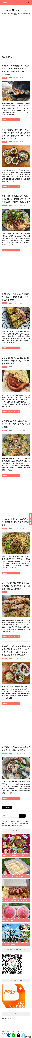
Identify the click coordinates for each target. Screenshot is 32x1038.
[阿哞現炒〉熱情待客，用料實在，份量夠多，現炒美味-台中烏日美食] (16, 767)
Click (30, 519)
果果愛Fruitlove (16, 10)
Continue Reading (13, 119)
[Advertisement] (16, 37)
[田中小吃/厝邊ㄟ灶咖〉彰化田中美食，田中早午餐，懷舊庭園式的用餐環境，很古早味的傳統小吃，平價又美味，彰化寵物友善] (16, 156)
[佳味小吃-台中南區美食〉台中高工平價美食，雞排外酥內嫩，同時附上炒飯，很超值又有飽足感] (16, 606)
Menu (5, 2)
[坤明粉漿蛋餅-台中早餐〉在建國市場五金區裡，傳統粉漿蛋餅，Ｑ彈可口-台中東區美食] (16, 317)
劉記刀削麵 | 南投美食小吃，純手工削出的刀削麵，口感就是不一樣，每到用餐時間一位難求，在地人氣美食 (16, 199)
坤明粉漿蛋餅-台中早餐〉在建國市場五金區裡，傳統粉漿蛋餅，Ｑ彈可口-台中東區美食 (16, 297)
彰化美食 (4, 141)
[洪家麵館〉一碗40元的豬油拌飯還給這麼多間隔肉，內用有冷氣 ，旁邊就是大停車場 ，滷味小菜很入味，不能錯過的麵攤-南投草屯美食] (16, 672)
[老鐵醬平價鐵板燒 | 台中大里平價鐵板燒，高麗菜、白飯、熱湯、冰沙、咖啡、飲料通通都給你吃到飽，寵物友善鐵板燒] (16, 90)
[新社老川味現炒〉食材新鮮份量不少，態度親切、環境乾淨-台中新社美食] (16, 542)
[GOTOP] (23, 1035)
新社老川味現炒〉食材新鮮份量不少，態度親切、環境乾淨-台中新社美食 (15, 522)
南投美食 (4, 205)
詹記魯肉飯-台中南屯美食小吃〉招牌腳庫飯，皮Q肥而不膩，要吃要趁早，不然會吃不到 (16, 361)
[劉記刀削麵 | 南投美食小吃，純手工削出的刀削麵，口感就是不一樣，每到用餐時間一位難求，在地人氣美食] (16, 219)
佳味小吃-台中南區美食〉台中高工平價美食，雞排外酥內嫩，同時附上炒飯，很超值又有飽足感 (16, 586)
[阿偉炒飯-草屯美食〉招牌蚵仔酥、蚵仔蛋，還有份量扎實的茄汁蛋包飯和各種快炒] (16, 444)
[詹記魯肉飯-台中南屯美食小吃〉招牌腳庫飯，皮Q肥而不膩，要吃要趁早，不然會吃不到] (16, 381)
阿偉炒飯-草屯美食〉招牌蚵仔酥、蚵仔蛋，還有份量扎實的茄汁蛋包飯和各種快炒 (16, 424)
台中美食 (4, 77)
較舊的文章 (7, 807)
